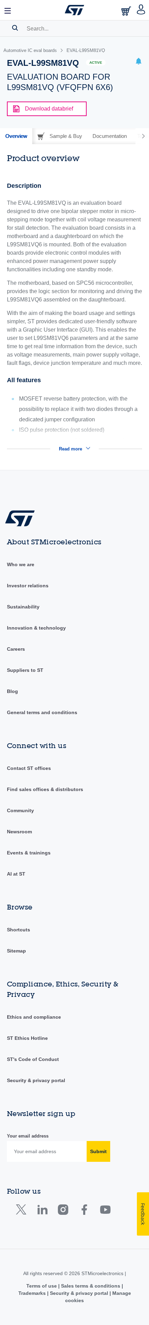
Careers (16, 649)
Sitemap (16, 951)
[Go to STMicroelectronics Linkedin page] (42, 1211)
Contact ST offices (29, 768)
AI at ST (16, 874)
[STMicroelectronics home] (74, 10)
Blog (12, 691)
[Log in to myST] (141, 10)
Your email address (28, 1136)
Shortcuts (18, 929)
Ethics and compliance (34, 1017)
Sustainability (23, 606)
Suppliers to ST (25, 670)
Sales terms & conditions (91, 1286)
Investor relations (28, 585)
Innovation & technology (36, 628)
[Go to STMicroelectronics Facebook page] (84, 1211)
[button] (7, 10)
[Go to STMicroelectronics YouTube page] (105, 1211)
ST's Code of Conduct (33, 1059)
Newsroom (19, 831)
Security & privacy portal (36, 1080)
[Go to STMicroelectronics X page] (22, 1211)
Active (95, 62)
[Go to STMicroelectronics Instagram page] (62, 1211)
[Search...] (15, 27)
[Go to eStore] (127, 11)
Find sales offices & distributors (45, 789)
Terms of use (42, 1286)
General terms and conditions (42, 712)
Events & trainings (29, 852)
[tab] (16, 136)
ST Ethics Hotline (27, 1038)
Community (20, 810)
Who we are (20, 564)
